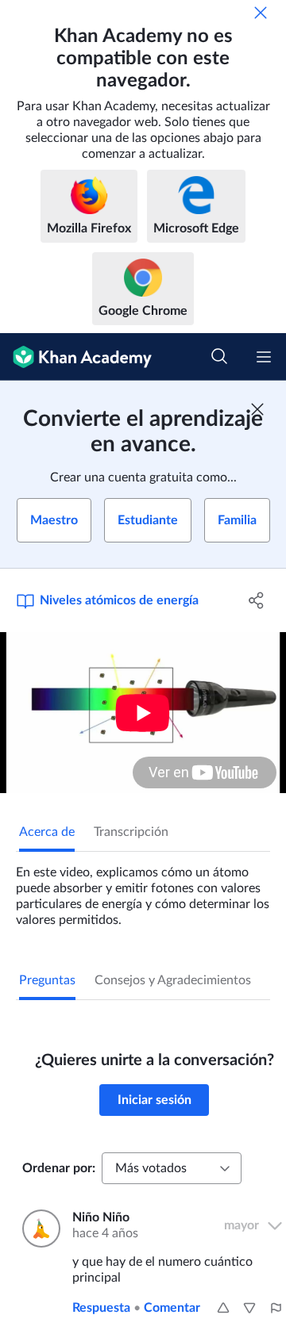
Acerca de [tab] (47, 832)
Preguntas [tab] (47, 980)
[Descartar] (260, 12)
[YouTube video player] (143, 712)
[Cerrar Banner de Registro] (257, 409)
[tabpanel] (143, 890)
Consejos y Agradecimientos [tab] (173, 980)
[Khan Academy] (76, 357)
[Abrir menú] (263, 356)
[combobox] (172, 1168)
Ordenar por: (58, 1168)
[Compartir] (256, 600)
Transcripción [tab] (131, 832)
